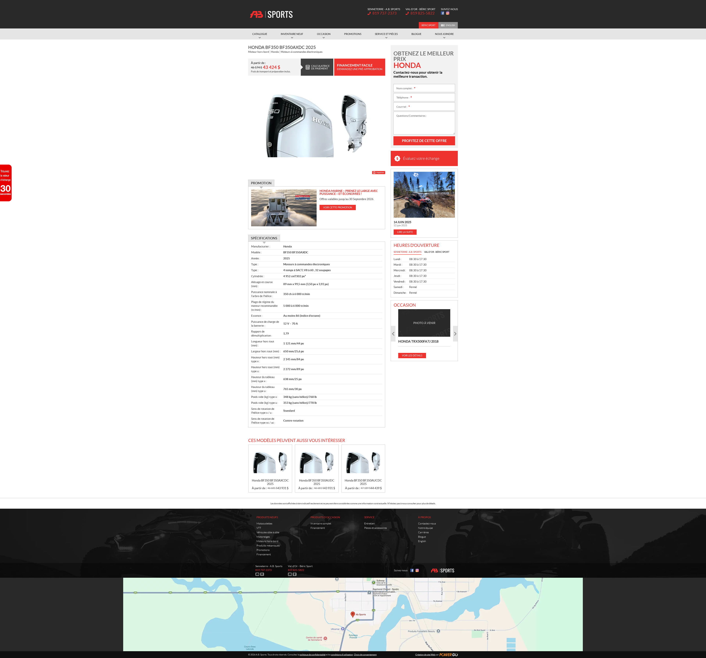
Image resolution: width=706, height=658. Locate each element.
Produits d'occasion (325, 517)
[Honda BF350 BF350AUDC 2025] (317, 461)
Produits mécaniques (268, 545)
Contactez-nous (427, 523)
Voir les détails (412, 355)
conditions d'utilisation (342, 654)
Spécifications (264, 238)
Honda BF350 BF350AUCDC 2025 (363, 482)
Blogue (422, 536)
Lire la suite (405, 232)
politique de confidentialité (312, 654)
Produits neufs (267, 517)
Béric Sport (428, 25)
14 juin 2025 (402, 222)
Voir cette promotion (337, 207)
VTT (258, 527)
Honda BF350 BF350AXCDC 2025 (270, 482)
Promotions (263, 550)
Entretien (369, 523)
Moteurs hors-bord (267, 541)
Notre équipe (425, 527)
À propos (424, 517)
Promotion (261, 183)
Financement (263, 554)
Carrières (423, 532)
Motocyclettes (264, 523)
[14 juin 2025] (424, 195)
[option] (424, 333)
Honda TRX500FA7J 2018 (418, 341)
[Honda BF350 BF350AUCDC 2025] (363, 461)
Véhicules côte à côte (267, 532)
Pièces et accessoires (375, 527)
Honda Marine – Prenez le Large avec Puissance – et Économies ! (349, 192)
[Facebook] (442, 13)
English (450, 25)
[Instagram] (447, 13)
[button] (393, 333)
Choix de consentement (365, 654)
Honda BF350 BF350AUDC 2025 (316, 482)
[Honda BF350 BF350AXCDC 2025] (270, 461)
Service (369, 517)
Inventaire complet (321, 523)
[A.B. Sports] (271, 14)
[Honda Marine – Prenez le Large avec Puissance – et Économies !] (284, 207)
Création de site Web (425, 654)
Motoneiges (263, 536)
